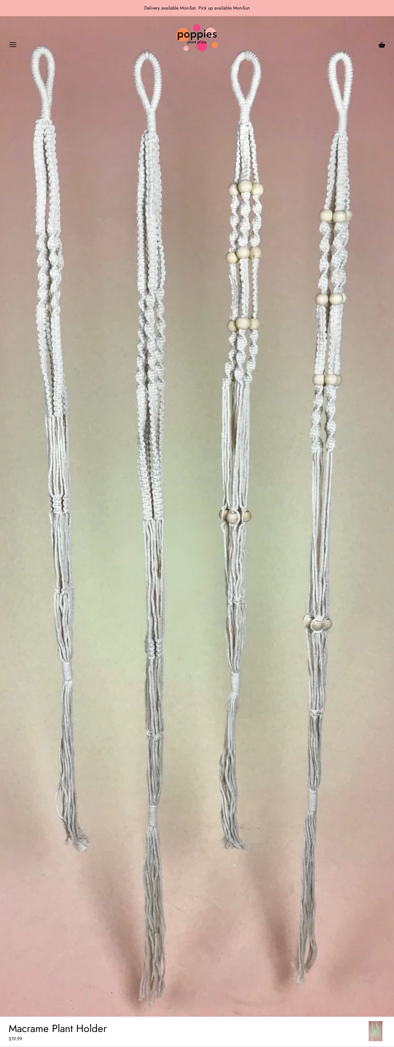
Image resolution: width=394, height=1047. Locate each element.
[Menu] (13, 46)
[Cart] (381, 45)
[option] (375, 1031)
